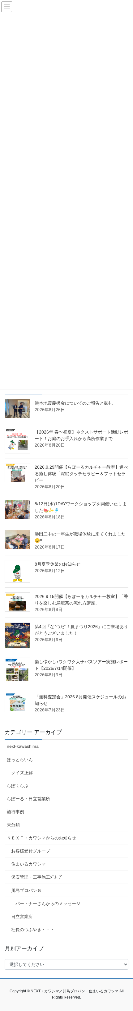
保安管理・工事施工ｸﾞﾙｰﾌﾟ (37, 877)
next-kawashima (23, 746)
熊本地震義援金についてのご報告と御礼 (74, 403)
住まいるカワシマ (28, 864)
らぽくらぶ (17, 785)
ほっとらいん (20, 759)
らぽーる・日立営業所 (28, 798)
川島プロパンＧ (26, 890)
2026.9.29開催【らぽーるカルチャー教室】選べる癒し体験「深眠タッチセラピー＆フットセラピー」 (81, 474)
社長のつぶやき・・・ (32, 929)
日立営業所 (22, 916)
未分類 (13, 824)
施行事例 (15, 811)
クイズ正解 (22, 772)
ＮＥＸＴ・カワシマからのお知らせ (41, 837)
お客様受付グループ (30, 850)
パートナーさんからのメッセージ (47, 903)
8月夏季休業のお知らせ (57, 564)
